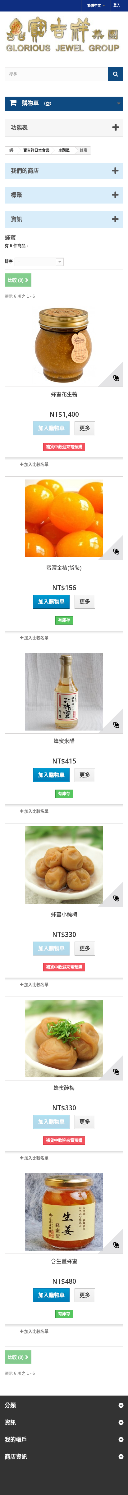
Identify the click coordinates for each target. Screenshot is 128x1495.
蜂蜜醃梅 (64, 1088)
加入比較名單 (36, 464)
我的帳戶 (16, 1439)
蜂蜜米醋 (64, 741)
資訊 (16, 219)
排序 (9, 261)
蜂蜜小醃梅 (64, 915)
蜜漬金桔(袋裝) (64, 568)
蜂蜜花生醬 (64, 394)
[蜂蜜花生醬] (64, 345)
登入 (116, 5)
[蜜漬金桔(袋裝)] (64, 518)
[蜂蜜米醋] (64, 692)
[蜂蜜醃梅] (64, 1038)
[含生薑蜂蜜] (64, 1212)
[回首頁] (11, 150)
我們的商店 (25, 170)
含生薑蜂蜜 (64, 1261)
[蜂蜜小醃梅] (64, 865)
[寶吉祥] (64, 34)
